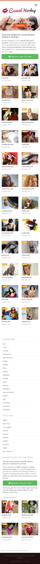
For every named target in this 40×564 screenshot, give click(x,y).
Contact (26, 561)
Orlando (6, 437)
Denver (5, 431)
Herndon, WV (6, 81)
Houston (6, 444)
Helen (5, 382)
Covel (5, 347)
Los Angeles (7, 427)
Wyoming (17, 550)
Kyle (4, 399)
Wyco (5, 368)
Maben (5, 396)
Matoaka (6, 375)
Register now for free (20, 56)
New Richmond (8, 392)
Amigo (5, 361)
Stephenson (7, 354)
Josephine (6, 406)
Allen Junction (7, 358)
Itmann (5, 371)
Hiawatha (6, 389)
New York (6, 424)
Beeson (5, 385)
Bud (4, 344)
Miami (5, 420)
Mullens (5, 365)
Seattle (5, 441)
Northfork (6, 410)
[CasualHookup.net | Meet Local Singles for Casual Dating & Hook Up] (19, 10)
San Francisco (8, 451)
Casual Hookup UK (17, 561)
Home (4, 550)
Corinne (5, 351)
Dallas (5, 448)
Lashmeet (6, 403)
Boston (5, 434)
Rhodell (5, 378)
